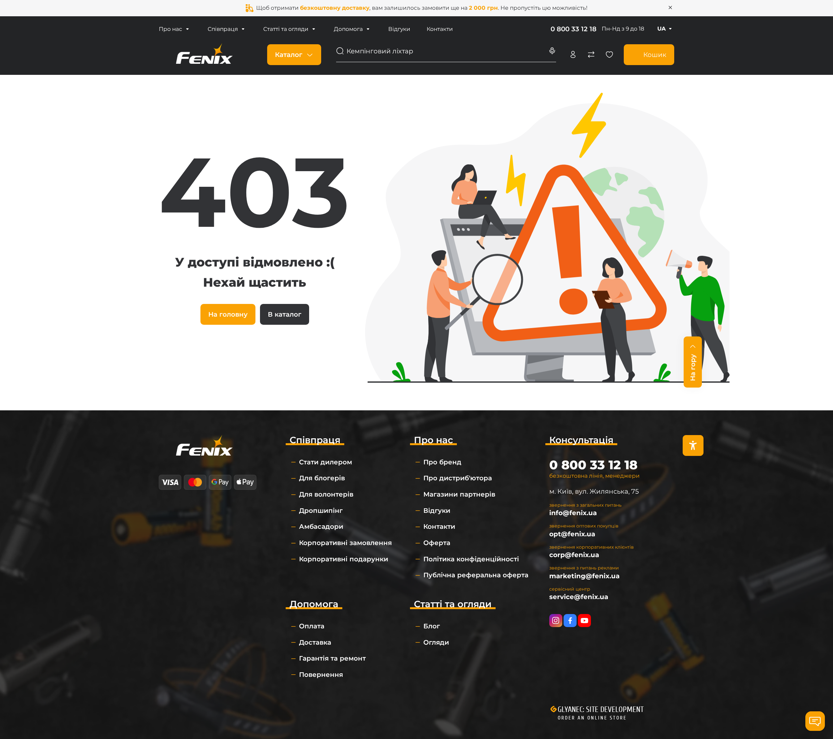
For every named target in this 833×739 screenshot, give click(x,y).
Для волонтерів (326, 494)
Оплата (311, 626)
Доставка (315, 642)
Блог (431, 626)
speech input (552, 51)
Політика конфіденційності (471, 559)
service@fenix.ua (578, 597)
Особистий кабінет (573, 55)
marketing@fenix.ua (584, 576)
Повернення (321, 674)
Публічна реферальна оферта (475, 575)
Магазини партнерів (459, 494)
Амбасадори (321, 526)
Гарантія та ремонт (332, 658)
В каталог (284, 314)
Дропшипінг (321, 510)
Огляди (436, 642)
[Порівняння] (591, 55)
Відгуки (399, 29)
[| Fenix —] (204, 54)
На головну (228, 314)
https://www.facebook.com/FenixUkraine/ (570, 620)
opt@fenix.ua (572, 534)
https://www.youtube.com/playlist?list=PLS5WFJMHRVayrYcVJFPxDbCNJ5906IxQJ (584, 620)
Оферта (436, 543)
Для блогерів (322, 478)
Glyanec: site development (601, 709)
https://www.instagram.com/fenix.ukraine (555, 620)
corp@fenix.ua (574, 555)
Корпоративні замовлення (345, 543)
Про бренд (442, 462)
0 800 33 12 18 (573, 29)
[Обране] (609, 55)
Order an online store (592, 718)
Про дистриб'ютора (457, 478)
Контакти (440, 29)
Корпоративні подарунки (343, 559)
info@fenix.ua (573, 513)
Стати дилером (325, 462)
